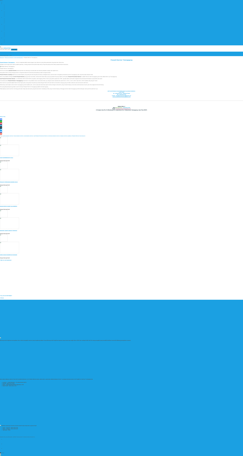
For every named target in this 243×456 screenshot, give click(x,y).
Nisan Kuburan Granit (4, 355)
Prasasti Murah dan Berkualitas (6, 350)
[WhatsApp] (121, 121)
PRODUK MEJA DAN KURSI (11, 26)
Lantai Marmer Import (5, 301)
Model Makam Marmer (5, 390)
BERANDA (5, 2)
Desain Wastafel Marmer (5, 322)
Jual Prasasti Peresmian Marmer (40, 135)
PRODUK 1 (5, 10)
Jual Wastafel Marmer (5, 326)
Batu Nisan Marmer (4, 358)
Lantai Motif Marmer (4, 312)
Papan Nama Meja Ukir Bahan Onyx (8, 364)
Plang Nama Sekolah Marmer (6, 366)
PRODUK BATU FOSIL (10, 12)
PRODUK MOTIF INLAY (10, 28)
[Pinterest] (121, 123)
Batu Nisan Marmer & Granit (6, 357)
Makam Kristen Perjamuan (6, 406)
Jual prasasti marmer (28, 135)
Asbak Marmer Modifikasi (5, 319)
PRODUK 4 (5, 31)
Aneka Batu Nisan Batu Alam (6, 360)
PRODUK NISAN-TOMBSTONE (12, 30)
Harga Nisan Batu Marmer (6, 420)
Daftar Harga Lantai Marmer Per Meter (8, 300)
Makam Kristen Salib (4, 403)
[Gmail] (121, 134)
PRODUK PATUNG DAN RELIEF (12, 32)
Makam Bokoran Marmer (5, 389)
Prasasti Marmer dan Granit (6, 346)
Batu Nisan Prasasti (4, 351)
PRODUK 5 (5, 38)
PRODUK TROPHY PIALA (11, 39)
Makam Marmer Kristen (5, 402)
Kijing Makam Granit (4, 405)
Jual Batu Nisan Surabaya (5, 353)
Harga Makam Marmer (5, 392)
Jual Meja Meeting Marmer (6, 374)
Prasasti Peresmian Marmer (6, 332)
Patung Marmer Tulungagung (6, 373)
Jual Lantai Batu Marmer (5, 307)
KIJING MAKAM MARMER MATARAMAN (8, 254)
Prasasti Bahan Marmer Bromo (7, 345)
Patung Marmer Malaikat (5, 371)
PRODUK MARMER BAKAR (11, 23)
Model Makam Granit (4, 415)
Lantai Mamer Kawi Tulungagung (7, 303)
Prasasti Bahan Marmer (5, 333)
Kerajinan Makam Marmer (5, 395)
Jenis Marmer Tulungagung (6, 317)
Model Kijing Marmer (4, 394)
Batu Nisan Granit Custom (6, 419)
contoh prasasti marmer (8, 135)
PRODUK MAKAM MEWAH (11, 20)
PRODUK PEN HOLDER (10, 34)
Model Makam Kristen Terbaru (6, 410)
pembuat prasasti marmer (54, 135)
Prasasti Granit (3, 328)
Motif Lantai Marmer (4, 316)
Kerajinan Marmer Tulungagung (7, 323)
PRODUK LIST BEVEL (10, 19)
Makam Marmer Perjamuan (6, 407)
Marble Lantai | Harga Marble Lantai (8, 308)
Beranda (2, 57)
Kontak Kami (8, 7)
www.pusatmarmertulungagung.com (121, 96)
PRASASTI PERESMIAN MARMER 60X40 (9, 181)
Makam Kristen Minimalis (5, 391)
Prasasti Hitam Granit (4, 348)
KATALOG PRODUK (7, 43)
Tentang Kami (8, 4)
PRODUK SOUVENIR (10, 36)
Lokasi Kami (7, 8)
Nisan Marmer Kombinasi (5, 359)
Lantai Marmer (3, 302)
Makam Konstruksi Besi (5, 412)
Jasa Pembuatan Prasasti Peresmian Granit (9, 330)
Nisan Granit (2, 418)
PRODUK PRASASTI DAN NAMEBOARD (14, 35)
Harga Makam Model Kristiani (6, 400)
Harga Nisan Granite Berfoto (6, 397)
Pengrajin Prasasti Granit (5, 368)
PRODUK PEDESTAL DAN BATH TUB (13, 33)
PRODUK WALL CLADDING (11, 41)
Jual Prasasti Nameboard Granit (7, 363)
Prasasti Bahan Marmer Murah (6, 341)
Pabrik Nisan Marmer (4, 354)
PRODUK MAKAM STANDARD (12, 22)
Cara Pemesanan (9, 6)
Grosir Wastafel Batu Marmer (6, 324)
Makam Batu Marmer (5, 398)
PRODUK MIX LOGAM (10, 27)
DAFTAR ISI (5, 44)
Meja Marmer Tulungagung (6, 318)
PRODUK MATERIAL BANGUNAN (12, 25)
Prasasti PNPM (3, 343)
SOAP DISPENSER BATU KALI (6, 157)
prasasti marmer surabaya (65, 135)
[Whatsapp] (121, 454)
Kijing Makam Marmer (5, 387)
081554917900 (7, 48)
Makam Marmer (3, 408)
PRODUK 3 (5, 24)
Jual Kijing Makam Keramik (6, 399)
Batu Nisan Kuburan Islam (5, 416)
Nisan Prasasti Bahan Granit (6, 349)
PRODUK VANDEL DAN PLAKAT (12, 40)
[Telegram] (121, 130)
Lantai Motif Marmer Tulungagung (7, 315)
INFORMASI (5, 3)
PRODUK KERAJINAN (10, 16)
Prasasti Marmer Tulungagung (14, 53)
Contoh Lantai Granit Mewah (6, 309)
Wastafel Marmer (4, 320)
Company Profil (8, 9)
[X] (121, 127)
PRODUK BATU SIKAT (10, 15)
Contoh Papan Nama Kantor (6, 367)
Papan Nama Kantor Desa (6, 362)
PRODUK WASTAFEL (10, 42)
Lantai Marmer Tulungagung (6, 310)
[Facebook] (121, 119)
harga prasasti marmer (18, 135)
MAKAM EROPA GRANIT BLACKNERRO (8, 206)
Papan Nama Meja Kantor (5, 365)
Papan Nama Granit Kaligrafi (6, 370)
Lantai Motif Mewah (4, 314)
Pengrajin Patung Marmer (6, 372)
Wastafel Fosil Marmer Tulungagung (8, 327)
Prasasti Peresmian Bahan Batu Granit (8, 331)
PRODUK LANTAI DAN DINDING (12, 18)
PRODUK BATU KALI (9, 14)
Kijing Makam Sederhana (5, 401)
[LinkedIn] (121, 125)
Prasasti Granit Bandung (5, 347)
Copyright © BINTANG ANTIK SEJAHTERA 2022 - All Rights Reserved (15, 432)
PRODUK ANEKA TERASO (11, 11)
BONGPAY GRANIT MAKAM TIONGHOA (8, 230)
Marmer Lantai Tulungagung (6, 304)
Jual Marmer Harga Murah (6, 306)
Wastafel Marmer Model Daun (6, 325)
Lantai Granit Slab (4, 311)
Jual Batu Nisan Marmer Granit (6, 356)
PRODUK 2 (5, 17)
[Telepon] (121, 455)
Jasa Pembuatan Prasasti (5, 342)
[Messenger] (121, 132)
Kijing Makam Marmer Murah (6, 393)
